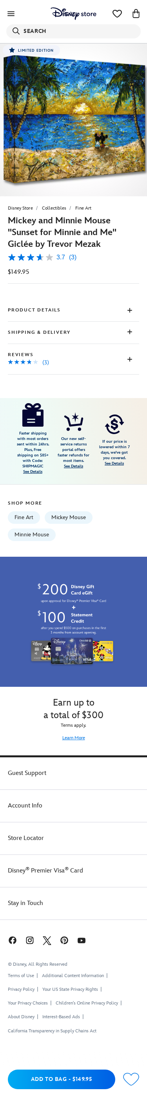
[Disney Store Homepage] (73, 13)
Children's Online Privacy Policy (87, 1003)
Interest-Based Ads (61, 1017)
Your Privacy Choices (28, 1003)
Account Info (25, 805)
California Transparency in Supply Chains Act (52, 1031)
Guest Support (27, 773)
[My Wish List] (117, 13)
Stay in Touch (25, 903)
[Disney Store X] (47, 940)
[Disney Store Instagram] (29, 940)
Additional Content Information (73, 976)
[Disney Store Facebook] (11, 940)
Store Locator (26, 838)
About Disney (21, 1017)
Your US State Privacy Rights (70, 989)
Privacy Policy (21, 989)
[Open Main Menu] (11, 13)
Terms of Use (21, 976)
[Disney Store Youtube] (81, 940)
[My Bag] (136, 13)
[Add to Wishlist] (131, 1079)
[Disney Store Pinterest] (64, 940)
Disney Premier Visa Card (45, 870)
